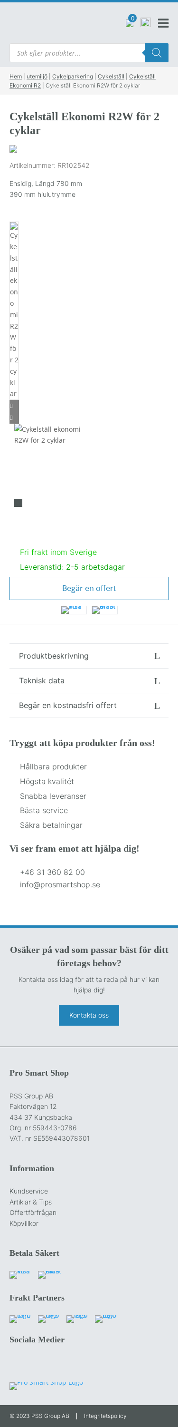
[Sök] (157, 52)
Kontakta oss (89, 1015)
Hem (15, 76)
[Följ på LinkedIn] (57, 1365)
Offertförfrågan (32, 1212)
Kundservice (28, 1191)
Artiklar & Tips (30, 1202)
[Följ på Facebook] (17, 1365)
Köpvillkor (23, 1223)
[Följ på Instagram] (37, 1365)
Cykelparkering (72, 76)
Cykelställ (111, 76)
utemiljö (37, 76)
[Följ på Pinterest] (76, 1365)
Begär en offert (89, 588)
